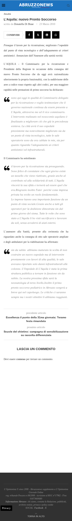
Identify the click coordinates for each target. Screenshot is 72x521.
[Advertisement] (36, 420)
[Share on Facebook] (29, 35)
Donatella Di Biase (24, 24)
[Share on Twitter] (38, 35)
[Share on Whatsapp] (55, 35)
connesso (20, 359)
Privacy (6, 508)
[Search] (68, 5)
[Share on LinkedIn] (47, 35)
